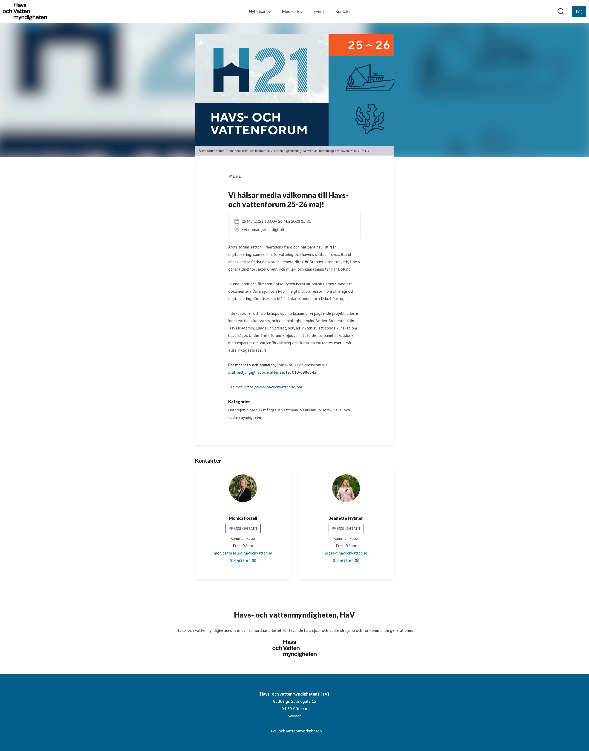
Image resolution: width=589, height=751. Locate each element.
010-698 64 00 (243, 560)
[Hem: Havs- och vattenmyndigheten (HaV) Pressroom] (25, 11)
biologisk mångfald (263, 410)
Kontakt (342, 11)
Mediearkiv (292, 11)
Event (318, 11)
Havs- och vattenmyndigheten (294, 730)
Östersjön (236, 410)
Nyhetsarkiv (260, 11)
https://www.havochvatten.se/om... (274, 387)
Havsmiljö (312, 410)
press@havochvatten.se (346, 553)
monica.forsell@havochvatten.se (243, 553)
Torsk (326, 410)
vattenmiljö (291, 410)
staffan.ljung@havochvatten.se (256, 372)
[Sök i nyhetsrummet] (561, 11)
